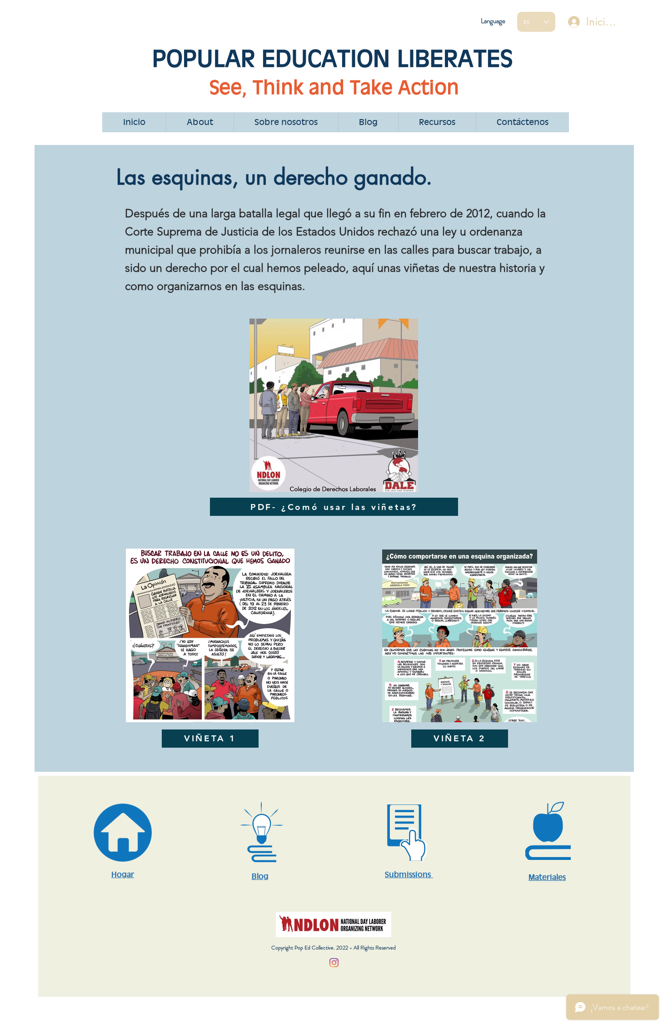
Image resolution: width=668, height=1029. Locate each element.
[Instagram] (334, 962)
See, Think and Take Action (334, 87)
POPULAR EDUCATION (274, 58)
